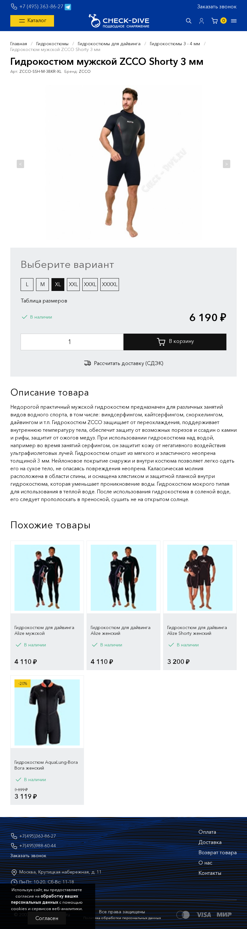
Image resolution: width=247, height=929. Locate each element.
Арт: (14, 71)
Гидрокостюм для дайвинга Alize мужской (44, 630)
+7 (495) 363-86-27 (41, 6)
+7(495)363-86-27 (37, 836)
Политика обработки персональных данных (122, 918)
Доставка (210, 842)
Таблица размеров (44, 300)
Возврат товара (217, 852)
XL (58, 284)
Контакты (209, 873)
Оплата (207, 832)
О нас (205, 862)
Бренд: (71, 71)
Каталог (36, 20)
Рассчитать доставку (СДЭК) (128, 363)
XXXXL (109, 284)
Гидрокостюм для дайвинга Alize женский (121, 630)
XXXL (90, 284)
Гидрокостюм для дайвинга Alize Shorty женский (197, 630)
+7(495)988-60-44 (37, 845)
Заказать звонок (217, 6)
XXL (73, 284)
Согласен (46, 918)
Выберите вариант (67, 264)
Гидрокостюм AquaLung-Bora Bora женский (46, 765)
